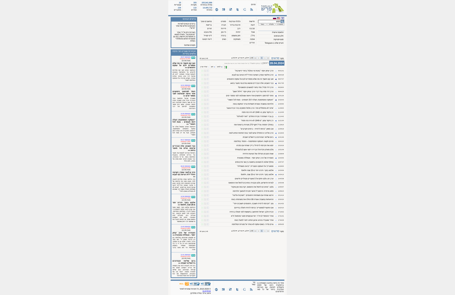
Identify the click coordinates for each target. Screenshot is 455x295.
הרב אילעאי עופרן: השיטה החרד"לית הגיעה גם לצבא (252, 75)
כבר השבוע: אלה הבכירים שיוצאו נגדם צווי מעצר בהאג (251, 83)
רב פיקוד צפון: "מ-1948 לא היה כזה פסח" (257, 121)
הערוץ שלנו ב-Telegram (274, 43)
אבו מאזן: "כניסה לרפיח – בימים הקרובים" (256, 129)
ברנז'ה (223, 36)
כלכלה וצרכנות (234, 21)
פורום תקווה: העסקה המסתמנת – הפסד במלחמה (253, 141)
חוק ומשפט (236, 36)
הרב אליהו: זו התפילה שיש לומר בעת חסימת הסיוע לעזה (251, 133)
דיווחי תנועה (207, 39)
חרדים (252, 43)
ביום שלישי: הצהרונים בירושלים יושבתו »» (184, 262)
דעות (253, 25)
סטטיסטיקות (279, 39)
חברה (223, 25)
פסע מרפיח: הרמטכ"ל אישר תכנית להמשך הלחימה (253, 191)
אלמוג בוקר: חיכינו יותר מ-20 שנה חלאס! (257, 170)
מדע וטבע (208, 32)
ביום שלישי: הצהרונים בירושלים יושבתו (258, 137)
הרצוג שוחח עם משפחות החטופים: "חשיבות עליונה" (252, 195)
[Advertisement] (242, 49)
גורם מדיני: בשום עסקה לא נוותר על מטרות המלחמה (252, 224)
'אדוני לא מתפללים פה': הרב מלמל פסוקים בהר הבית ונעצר (249, 108)
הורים (209, 29)
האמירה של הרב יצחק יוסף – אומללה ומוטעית (255, 158)
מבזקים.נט (206, 291)
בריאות (209, 25)
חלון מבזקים (279, 36)
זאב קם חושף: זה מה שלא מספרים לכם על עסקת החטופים (250, 79)
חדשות (252, 21)
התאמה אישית (278, 32)
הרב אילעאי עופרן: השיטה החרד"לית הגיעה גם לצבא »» (184, 174)
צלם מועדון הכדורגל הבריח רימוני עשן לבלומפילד (254, 150)
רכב (238, 29)
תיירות (223, 29)
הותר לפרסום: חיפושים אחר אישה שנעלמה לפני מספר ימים (249, 96)
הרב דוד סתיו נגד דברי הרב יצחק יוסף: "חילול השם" (252, 91)
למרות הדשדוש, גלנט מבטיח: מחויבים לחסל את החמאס (251, 183)
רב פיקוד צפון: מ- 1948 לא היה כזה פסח (257, 112)
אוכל (253, 32)
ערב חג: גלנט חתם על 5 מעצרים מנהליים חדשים (254, 179)
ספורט (223, 21)
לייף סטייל (208, 36)
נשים (224, 39)
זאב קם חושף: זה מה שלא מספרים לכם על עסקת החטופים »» (184, 65)
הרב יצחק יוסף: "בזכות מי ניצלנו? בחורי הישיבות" (254, 71)
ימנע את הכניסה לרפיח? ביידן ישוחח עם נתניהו (254, 145)
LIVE (251, 58)
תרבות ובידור (235, 25)
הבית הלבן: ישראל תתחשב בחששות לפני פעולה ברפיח (251, 212)
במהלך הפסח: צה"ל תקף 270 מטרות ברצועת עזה (253, 125)
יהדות (238, 32)
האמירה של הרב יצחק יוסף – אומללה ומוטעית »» (184, 234)
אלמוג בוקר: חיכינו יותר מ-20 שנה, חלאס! (257, 174)
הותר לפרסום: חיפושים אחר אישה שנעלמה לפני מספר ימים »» (184, 93)
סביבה (252, 29)
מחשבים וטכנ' (206, 21)
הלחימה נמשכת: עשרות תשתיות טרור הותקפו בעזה (253, 104)
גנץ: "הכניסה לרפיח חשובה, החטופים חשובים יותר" (253, 204)
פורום (253, 4)
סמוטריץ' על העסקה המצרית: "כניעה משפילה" (255, 166)
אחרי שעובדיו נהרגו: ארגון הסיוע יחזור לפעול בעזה (253, 220)
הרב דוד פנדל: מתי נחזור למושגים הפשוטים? (255, 87)
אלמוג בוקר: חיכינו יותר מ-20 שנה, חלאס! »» (184, 204)
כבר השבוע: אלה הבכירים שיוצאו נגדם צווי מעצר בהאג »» (184, 148)
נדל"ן (253, 36)
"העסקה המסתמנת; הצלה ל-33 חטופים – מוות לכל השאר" (250, 100)
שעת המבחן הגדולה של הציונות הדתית (258, 154)
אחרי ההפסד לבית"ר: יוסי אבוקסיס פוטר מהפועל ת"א (252, 216)
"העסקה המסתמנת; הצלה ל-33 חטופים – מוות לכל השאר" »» (184, 122)
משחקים (237, 39)
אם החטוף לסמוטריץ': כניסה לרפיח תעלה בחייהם (253, 208)
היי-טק (223, 32)
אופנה (252, 39)
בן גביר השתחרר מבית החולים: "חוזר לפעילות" (254, 116)
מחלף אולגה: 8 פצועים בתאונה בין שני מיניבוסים (254, 162)
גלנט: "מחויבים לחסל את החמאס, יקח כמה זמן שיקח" (252, 187)
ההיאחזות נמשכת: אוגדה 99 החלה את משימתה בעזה (252, 199)
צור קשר (253, 283)
